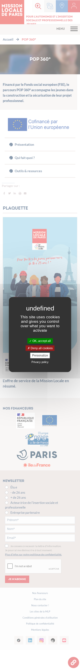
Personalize (40, 355)
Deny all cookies (41, 348)
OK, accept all (41, 341)
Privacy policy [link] (40, 361)
